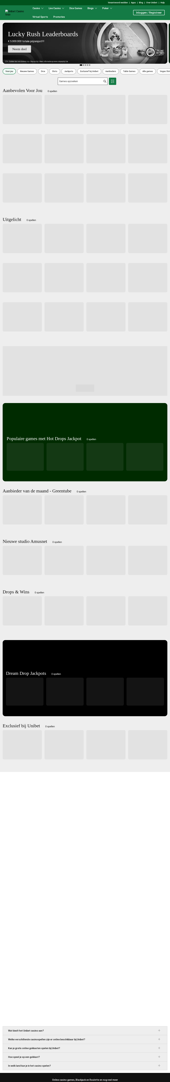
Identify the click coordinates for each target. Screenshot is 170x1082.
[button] (9, 71)
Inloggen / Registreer (149, 12)
